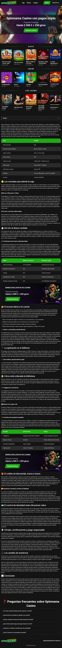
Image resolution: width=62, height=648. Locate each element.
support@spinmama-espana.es (52, 640)
